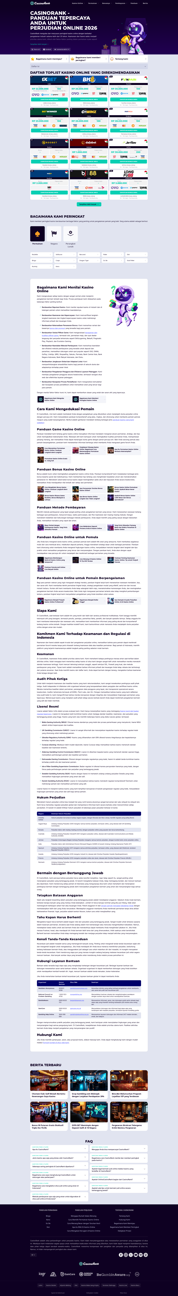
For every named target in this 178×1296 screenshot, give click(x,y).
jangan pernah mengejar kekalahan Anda (117, 906)
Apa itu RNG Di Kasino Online (83, 1227)
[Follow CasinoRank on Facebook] (121, 1255)
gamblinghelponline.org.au (79, 1014)
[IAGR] (42, 1274)
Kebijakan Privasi (124, 1231)
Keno (48, 1220)
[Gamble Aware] (114, 1274)
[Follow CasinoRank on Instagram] (126, 1255)
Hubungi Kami (124, 1220)
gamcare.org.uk (75, 1008)
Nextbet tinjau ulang (49, 196)
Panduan (134, 3)
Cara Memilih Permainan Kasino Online (83, 1220)
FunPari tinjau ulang (128, 103)
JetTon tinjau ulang (128, 165)
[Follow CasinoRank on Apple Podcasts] (146, 1255)
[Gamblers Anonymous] (53, 1274)
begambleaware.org (77, 1000)
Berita (145, 3)
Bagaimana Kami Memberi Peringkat (124, 1227)
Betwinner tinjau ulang (49, 134)
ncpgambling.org (76, 994)
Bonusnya (106, 3)
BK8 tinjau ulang (89, 103)
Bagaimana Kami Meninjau (124, 1223)
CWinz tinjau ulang (89, 134)
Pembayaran (120, 3)
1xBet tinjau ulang (49, 103)
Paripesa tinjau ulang (128, 134)
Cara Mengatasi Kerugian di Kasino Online (83, 1231)
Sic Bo (48, 1223)
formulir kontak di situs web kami (56, 1043)
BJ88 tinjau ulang (89, 196)
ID (32, 1255)
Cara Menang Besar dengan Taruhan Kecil (83, 1223)
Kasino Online (77, 3)
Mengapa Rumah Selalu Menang (83, 1216)
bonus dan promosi (57, 328)
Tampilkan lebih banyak (87, 204)
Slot (48, 1227)
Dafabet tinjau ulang (89, 165)
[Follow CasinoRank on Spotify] (141, 1255)
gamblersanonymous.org (78, 988)
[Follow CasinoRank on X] (131, 1255)
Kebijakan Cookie (92, 1293)
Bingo (48, 1216)
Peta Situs (123, 1293)
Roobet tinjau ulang (49, 165)
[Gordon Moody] (86, 1274)
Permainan (92, 3)
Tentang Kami (124, 1216)
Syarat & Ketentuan (58, 1293)
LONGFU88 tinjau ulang (128, 196)
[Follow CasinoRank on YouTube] (136, 1255)
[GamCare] (68, 1274)
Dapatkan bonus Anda (49, 99)
